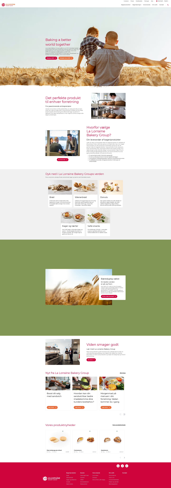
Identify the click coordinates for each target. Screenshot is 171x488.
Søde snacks (69, 484)
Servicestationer (84, 482)
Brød (67, 475)
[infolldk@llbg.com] (126, 465)
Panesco (94, 477)
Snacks (68, 482)
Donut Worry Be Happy (98, 479)
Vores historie (112, 475)
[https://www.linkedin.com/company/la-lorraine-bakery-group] (118, 465)
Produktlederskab (114, 479)
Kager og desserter (71, 479)
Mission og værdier (114, 482)
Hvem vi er (111, 477)
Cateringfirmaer (84, 475)
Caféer (82, 479)
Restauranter (83, 484)
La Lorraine (95, 475)
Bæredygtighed (113, 484)
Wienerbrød (69, 477)
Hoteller (82, 477)
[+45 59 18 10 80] (122, 465)
